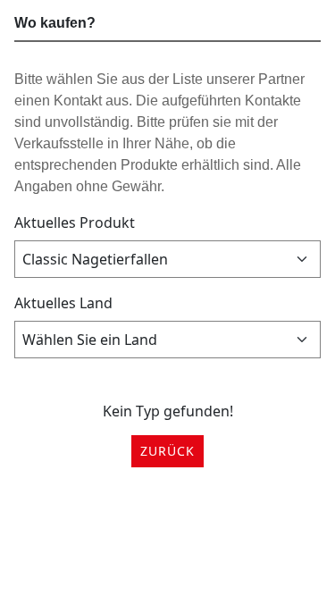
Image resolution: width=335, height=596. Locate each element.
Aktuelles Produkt (74, 222)
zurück (167, 450)
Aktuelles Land (63, 303)
